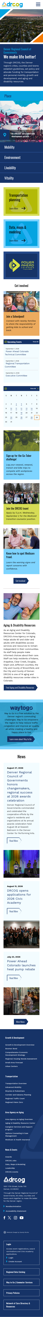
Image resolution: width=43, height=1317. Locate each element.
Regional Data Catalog (15, 1271)
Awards (8, 1157)
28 (32, 417)
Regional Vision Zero (14, 1102)
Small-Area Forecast (14, 1062)
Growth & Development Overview (19, 1045)
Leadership (10, 1168)
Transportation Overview (16, 1083)
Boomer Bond (11, 1049)
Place (7, 95)
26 (21, 417)
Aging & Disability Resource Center (20, 1123)
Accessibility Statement (16, 1211)
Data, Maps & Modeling (15, 1164)
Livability (10, 167)
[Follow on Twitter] (9, 1218)
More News (20, 1021)
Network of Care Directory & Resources (18, 1305)
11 (16, 408)
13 (26, 408)
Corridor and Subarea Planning (18, 1095)
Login (10, 1258)
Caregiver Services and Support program (18, 1128)
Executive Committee (16, 375)
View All (35, 342)
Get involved (20, 580)
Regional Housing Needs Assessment (21, 1059)
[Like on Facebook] (4, 1218)
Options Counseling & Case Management (16, 1134)
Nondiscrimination (13, 1206)
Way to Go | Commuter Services (19, 1282)
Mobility (9, 147)
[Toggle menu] (38, 4)
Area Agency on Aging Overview (19, 1119)
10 (11, 408)
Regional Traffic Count (15, 1098)
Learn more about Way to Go (20, 739)
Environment (12, 157)
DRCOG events (11, 1172)
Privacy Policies (13, 1292)
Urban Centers (11, 1066)
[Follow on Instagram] (15, 1218)
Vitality (9, 177)
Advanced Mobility (13, 1087)
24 (11, 417)
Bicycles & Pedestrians (15, 1091)
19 (21, 413)
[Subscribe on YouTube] (21, 1218)
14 (32, 408)
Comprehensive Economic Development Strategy (16, 1053)
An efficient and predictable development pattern (23, 135)
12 (21, 408)
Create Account (15, 1261)
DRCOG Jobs (10, 1161)
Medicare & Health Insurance (17, 1140)
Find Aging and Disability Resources (20, 687)
